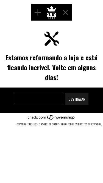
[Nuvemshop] (51, 119)
